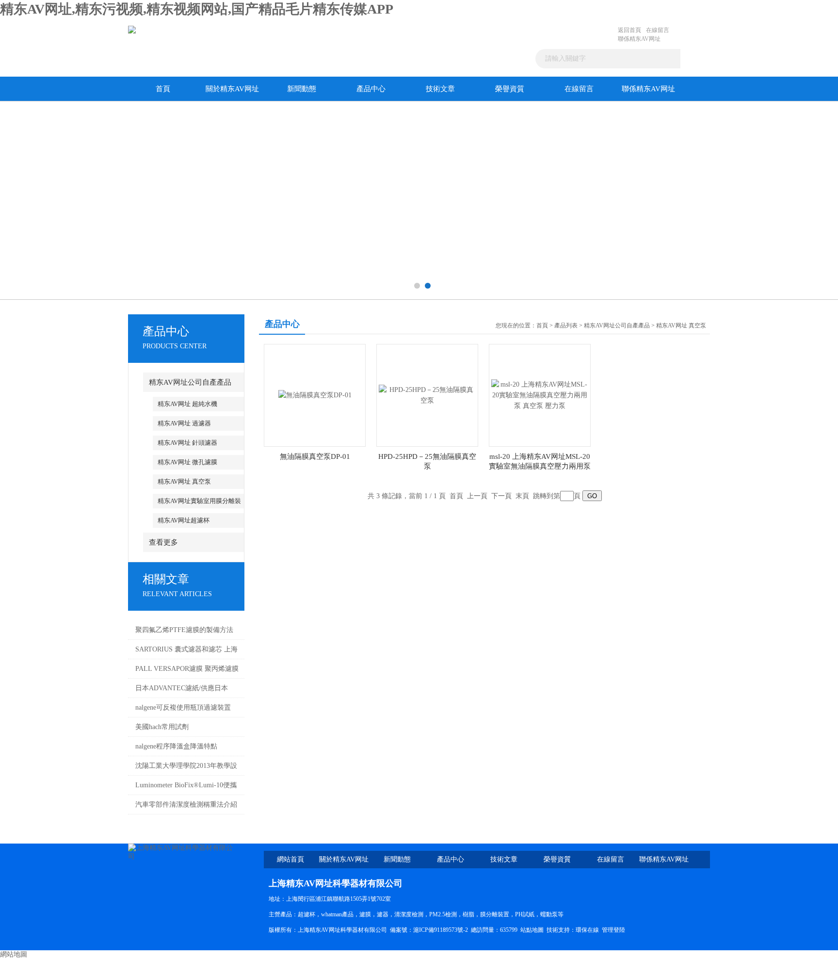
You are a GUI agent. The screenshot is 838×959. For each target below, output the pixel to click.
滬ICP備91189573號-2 (440, 929)
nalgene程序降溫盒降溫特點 (176, 746)
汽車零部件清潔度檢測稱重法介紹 (186, 804)
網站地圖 (13, 954)
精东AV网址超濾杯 (184, 520)
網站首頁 (290, 859)
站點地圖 (532, 929)
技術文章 (440, 89)
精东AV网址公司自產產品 (190, 382)
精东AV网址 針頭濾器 (187, 442)
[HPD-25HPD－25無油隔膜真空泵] (427, 394)
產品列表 (566, 325)
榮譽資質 (509, 89)
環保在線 (587, 929)
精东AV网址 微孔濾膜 (187, 462)
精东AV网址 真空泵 (184, 481)
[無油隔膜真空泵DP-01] (315, 394)
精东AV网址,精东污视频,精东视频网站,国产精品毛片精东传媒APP (196, 8)
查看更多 (163, 542)
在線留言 (657, 30)
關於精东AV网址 (232, 89)
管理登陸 (613, 929)
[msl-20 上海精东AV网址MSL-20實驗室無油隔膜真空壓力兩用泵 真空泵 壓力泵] (539, 394)
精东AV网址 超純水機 (187, 403)
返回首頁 (629, 30)
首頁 (163, 89)
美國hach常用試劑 (162, 727)
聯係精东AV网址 (639, 38)
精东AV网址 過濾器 (184, 423)
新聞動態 (301, 89)
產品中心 (371, 89)
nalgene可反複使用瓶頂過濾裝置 (183, 707)
